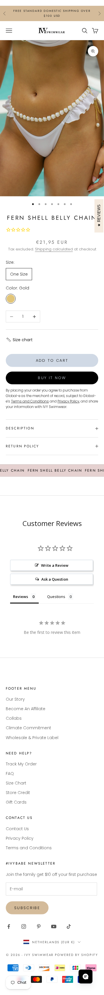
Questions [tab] (56, 596)
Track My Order (21, 764)
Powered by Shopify (76, 954)
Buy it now (52, 378)
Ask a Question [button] (54, 579)
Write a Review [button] (54, 565)
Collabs (14, 718)
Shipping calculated (54, 249)
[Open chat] (85, 976)
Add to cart (52, 360)
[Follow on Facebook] (9, 926)
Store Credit (18, 792)
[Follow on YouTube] (54, 926)
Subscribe (27, 908)
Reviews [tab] (20, 596)
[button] (19, 340)
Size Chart (16, 783)
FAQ (10, 773)
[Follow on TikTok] (69, 926)
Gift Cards (16, 802)
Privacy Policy (20, 838)
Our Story (15, 699)
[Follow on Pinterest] (39, 926)
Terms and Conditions (29, 848)
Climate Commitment (28, 728)
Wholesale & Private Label (32, 738)
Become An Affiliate (25, 709)
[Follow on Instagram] (24, 926)
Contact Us (17, 829)
